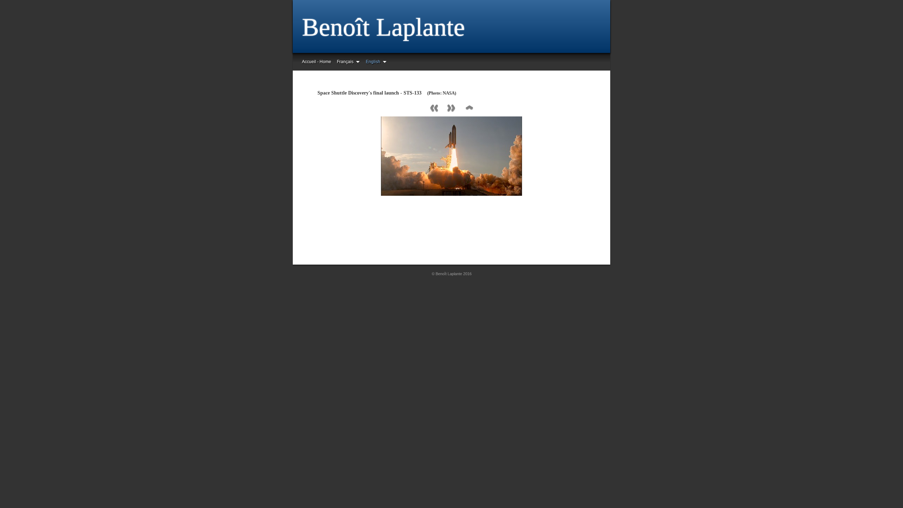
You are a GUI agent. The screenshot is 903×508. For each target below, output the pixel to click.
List (469, 108)
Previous (434, 108)
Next (451, 108)
